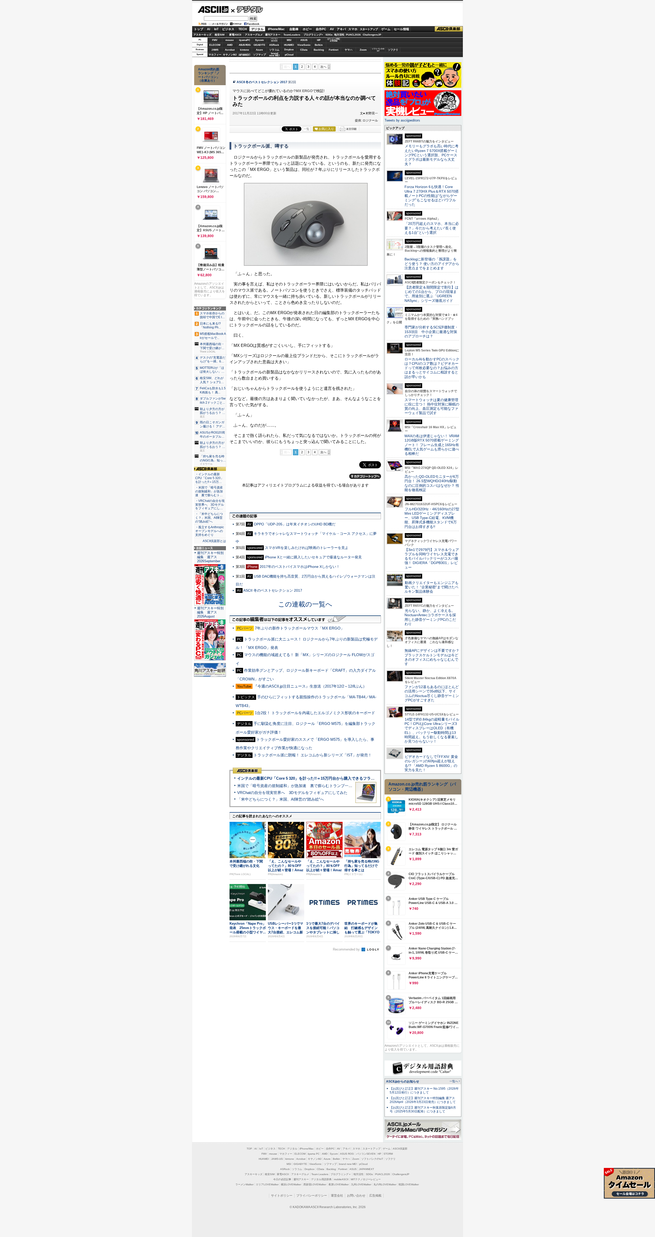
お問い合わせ (356, 1195)
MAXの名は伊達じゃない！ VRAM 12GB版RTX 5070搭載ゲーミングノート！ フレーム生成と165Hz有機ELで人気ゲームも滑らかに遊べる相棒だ (432, 445)
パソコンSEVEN (274, 40)
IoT (216, 29)
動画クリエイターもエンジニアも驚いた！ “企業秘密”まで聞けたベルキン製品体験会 (431, 587)
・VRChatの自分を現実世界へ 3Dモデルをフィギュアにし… (210, 504)
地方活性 (339, 34)
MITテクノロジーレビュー (366, 1179)
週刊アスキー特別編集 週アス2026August (210, 612)
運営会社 (337, 1195)
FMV (214, 40)
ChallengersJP (372, 34)
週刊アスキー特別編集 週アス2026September (210, 557)
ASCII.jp (213, 9)
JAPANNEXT (244, 55)
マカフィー (215, 54)
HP (319, 40)
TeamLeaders (291, 34)
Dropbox (289, 49)
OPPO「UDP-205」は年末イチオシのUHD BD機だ (294, 524)
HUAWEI (289, 44)
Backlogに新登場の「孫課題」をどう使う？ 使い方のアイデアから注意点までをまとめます (432, 263)
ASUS (304, 40)
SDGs (329, 34)
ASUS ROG (244, 44)
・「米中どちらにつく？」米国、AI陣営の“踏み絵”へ (209, 517)
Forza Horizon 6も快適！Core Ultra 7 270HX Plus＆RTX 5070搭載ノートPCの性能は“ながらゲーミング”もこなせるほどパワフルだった (432, 195)
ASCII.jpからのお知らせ (402, 1081)
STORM (388, 1153)
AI (208, 29)
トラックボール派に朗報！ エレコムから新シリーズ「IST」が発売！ (313, 755)
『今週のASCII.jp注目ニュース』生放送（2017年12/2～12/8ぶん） (310, 686)
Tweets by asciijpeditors (402, 120)
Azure (259, 49)
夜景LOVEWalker (339, 1184)
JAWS (215, 49)
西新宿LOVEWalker (314, 1184)
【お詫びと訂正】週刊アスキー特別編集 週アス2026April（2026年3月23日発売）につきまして (423, 1100)
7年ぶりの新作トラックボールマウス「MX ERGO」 (299, 628)
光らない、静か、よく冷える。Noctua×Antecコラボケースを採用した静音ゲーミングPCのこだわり (430, 617)
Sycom (259, 40)
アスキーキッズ (202, 34)
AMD (230, 44)
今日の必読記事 (282, 1179)
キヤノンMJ (230, 54)
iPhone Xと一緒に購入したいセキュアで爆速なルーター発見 (313, 557)
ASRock (274, 44)
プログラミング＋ (341, 1174)
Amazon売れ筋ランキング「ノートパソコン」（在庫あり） (209, 75)
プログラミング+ (313, 34)
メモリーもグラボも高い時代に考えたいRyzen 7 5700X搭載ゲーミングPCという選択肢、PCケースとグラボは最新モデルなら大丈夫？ (431, 155)
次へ (323, 67)
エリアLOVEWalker (267, 1184)
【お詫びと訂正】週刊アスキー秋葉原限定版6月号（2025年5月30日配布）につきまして (423, 1109)
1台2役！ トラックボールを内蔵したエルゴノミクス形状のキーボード (315, 713)
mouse (229, 40)
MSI (289, 40)
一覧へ (454, 1081)
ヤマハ (348, 49)
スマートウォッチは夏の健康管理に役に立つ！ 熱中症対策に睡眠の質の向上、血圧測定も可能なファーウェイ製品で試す (432, 406)
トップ (198, 29)
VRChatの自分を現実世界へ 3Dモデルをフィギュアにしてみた (292, 792)
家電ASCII (235, 34)
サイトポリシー (281, 1195)
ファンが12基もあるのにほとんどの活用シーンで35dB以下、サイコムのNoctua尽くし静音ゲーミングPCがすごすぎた (432, 693)
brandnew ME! (274, 54)
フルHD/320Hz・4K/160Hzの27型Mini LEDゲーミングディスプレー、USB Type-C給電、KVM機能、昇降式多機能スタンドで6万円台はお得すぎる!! (432, 518)
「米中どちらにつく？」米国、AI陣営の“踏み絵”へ (280, 799)
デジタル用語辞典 (321, 1179)
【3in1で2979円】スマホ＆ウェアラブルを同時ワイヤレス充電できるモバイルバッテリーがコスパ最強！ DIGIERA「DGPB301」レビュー (432, 558)
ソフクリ (393, 49)
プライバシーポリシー (311, 1195)
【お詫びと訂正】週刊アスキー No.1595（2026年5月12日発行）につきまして (424, 1090)
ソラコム (274, 49)
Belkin (319, 44)
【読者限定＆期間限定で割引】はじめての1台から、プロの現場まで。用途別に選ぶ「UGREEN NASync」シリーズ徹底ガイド (431, 294)
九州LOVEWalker (361, 1184)
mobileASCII (341, 1179)
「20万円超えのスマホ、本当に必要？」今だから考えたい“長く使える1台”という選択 (432, 228)
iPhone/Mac (276, 29)
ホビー (307, 29)
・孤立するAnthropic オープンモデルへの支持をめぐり (210, 531)
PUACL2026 (353, 34)
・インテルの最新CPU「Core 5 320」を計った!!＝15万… (209, 478)
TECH (242, 29)
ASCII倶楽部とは (214, 541)
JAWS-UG (277, 1158)
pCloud (289, 54)
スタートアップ (369, 29)
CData (304, 49)
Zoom (363, 49)
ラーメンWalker (244, 1184)
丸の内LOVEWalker (385, 1184)
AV (332, 29)
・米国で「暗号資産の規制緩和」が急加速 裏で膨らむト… (209, 491)
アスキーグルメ (254, 34)
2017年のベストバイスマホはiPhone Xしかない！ (300, 567)
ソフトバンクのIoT (378, 50)
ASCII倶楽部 (449, 29)
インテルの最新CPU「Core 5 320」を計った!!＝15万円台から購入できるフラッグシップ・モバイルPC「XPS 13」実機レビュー (347, 778)
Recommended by (347, 949)
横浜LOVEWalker (291, 1184)
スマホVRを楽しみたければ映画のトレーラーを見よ (306, 548)
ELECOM (214, 44)
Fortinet (333, 49)
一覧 (306, 128)
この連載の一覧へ (305, 604)
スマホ (352, 29)
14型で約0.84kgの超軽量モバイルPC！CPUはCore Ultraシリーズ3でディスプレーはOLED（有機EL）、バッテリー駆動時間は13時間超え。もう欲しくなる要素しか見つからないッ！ (432, 730)
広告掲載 (375, 1195)
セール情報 (401, 29)
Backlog (319, 49)
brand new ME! (348, 1164)
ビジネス (228, 29)
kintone (244, 49)
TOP (249, 1148)
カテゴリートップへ (365, 476)
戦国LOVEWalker (409, 1184)
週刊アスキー (272, 34)
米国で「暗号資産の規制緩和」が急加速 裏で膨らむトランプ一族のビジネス (304, 785)
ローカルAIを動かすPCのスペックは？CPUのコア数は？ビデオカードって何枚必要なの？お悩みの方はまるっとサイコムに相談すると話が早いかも (432, 368)
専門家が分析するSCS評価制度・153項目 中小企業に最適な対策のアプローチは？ (431, 331)
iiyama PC (314, 1153)
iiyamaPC (244, 40)
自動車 (294, 29)
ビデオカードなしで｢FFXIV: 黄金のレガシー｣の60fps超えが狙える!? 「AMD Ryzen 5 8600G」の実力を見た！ (431, 763)
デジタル (247, 9)
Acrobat (230, 49)
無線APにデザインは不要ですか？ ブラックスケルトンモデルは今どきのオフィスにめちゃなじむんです (434, 657)
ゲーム (385, 29)
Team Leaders (319, 1174)
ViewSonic (304, 44)
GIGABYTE (259, 45)
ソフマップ (259, 54)
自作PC (321, 29)
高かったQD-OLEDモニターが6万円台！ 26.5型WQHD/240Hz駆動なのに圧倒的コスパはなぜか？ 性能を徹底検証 (432, 483)
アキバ (341, 29)
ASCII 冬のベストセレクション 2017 (262, 82)
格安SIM (219, 34)
